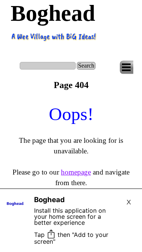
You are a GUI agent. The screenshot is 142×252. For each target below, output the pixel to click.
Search (86, 65)
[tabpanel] (71, 144)
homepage (76, 172)
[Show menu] (126, 67)
